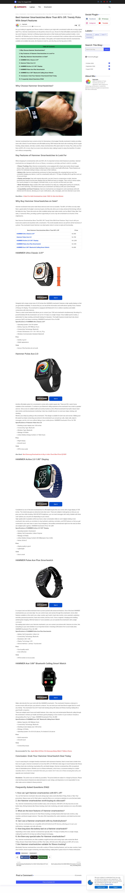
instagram (92, 23)
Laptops (32, 7)
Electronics (25, 853)
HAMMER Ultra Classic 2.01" (30, 60)
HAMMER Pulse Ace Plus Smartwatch (32, 69)
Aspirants (95, 79)
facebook (92, 19)
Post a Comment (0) (49, 882)
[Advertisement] (62, 890)
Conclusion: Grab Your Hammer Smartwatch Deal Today (39, 76)
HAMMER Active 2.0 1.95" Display (31, 66)
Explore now (101, 887)
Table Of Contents (49, 46)
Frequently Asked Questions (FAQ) (32, 79)
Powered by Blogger (92, 56)
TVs (39, 7)
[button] (109, 7)
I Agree (115, 887)
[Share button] (49, 857)
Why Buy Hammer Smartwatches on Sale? (34, 56)
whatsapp (105, 19)
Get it (55, 298)
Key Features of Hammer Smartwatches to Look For (38, 53)
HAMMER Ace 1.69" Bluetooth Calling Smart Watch (37, 72)
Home (17, 14)
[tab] (32, 7)
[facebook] (98, 2)
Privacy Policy (109, 884)
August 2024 (98, 69)
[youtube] (104, 2)
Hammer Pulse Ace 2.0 (28, 63)
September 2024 (98, 66)
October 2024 (98, 63)
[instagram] (107, 2)
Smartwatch (48, 7)
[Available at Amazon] (42, 297)
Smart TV (104, 34)
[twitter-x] (101, 2)
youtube (105, 23)
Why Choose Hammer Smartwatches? (32, 50)
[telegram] (110, 2)
